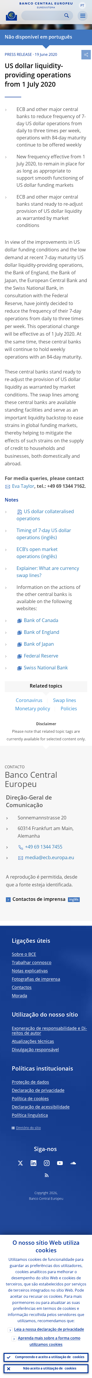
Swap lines (64, 700)
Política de (30, 1099)
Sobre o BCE (24, 954)
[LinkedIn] (33, 1163)
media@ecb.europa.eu (49, 858)
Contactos (22, 988)
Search (67, 15)
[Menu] (83, 16)
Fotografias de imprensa (36, 979)
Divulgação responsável (35, 1050)
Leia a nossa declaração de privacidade (49, 1330)
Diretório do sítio (28, 1128)
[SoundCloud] (73, 1163)
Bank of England (41, 632)
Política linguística (30, 1115)
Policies (69, 709)
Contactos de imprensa (39, 899)
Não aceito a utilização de (49, 1368)
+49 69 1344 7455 (43, 847)
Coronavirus (29, 700)
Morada (19, 996)
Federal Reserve (41, 656)
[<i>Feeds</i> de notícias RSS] (46, 1175)
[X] (20, 1163)
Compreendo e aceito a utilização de (49, 1357)
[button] (82, 5)
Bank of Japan (39, 644)
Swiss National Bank (46, 668)
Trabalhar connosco (31, 963)
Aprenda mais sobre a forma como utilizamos (49, 1342)
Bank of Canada (41, 620)
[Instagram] (46, 1163)
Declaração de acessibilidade (41, 1107)
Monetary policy (32, 709)
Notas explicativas (30, 971)
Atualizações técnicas (33, 1042)
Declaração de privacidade (38, 1091)
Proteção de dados (30, 1082)
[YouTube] (60, 1163)
